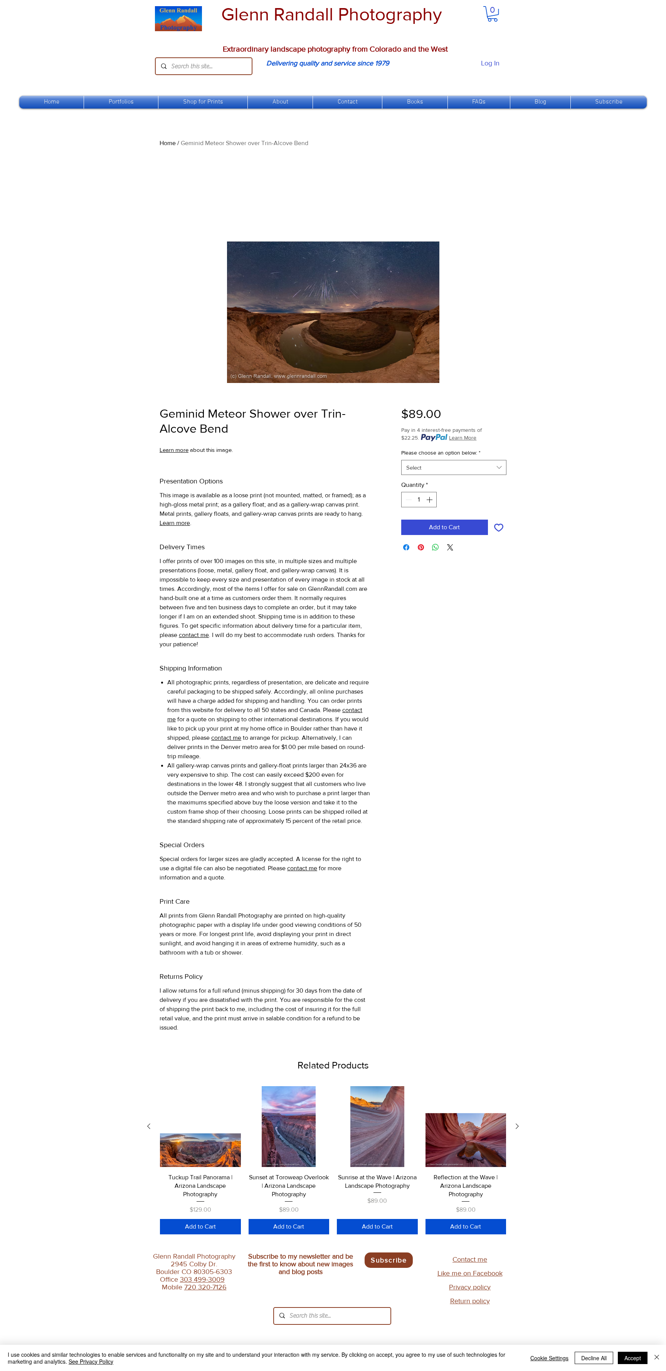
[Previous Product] (148, 1126)
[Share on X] (450, 547)
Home (168, 143)
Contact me (469, 1259)
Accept (632, 1358)
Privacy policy (470, 1287)
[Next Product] (517, 1126)
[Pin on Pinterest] (421, 547)
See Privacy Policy (91, 1361)
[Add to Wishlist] (498, 527)
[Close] (656, 1358)
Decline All (594, 1358)
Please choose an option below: (441, 453)
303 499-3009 (202, 1279)
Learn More (462, 438)
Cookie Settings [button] (549, 1358)
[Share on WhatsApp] (435, 547)
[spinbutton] (419, 499)
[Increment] (430, 499)
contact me (194, 635)
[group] (333, 1160)
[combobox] (453, 467)
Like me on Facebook (470, 1273)
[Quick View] (200, 1126)
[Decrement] (407, 499)
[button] (202, 102)
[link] (492, 14)
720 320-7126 (205, 1287)
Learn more (174, 449)
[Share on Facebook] (406, 547)
